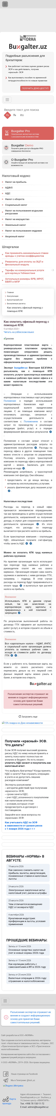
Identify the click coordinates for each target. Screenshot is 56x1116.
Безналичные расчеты (16, 304)
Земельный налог (15, 224)
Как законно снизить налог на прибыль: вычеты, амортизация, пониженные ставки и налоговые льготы (27, 872)
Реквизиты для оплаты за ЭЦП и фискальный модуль (24, 263)
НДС (7, 193)
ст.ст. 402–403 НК (16, 655)
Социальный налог (16, 204)
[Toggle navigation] (5, 4)
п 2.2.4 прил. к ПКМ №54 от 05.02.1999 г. (35, 448)
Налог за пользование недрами (23, 230)
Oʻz (22, 115)
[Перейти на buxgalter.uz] (28, 46)
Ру (7, 115)
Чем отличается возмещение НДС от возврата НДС (25, 903)
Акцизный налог (14, 236)
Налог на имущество (17, 219)
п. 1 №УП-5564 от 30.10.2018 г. (23, 469)
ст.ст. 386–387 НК (12, 655)
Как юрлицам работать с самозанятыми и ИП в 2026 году (27, 963)
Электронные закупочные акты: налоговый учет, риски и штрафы (27, 889)
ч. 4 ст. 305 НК (37, 524)
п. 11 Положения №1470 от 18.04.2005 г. (19, 613)
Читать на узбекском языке (19, 332)
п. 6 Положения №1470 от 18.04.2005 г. (50, 432)
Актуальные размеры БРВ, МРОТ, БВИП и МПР (24, 280)
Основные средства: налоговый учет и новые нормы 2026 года (27, 949)
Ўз (14, 115)
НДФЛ (8, 187)
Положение (10, 401)
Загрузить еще (29, 716)
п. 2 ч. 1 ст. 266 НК (27, 544)
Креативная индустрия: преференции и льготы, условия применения (26, 920)
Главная (10, 292)
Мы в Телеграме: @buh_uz (23, 1080)
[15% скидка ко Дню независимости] (28, 723)
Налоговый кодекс (16, 176)
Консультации (12, 296)
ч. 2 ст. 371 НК (21, 586)
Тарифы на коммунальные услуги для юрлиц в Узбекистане (24, 272)
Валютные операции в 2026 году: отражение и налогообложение (27, 978)
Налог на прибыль (15, 181)
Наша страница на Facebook (24, 1074)
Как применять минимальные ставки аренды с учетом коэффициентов (26, 254)
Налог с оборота (14, 199)
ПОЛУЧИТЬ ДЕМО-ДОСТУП (35, 88)
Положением (31, 421)
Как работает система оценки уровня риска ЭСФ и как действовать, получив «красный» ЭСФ (28, 69)
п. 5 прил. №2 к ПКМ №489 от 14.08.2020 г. (9, 491)
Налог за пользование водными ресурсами (24, 212)
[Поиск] (45, 110)
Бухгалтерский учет (15, 300)
